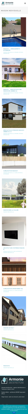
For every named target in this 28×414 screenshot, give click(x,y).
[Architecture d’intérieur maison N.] (17, 231)
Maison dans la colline (10, 210)
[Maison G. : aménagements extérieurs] (17, 32)
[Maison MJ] (17, 349)
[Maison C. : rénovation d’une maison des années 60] (17, 72)
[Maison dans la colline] (17, 193)
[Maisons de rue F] (17, 311)
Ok (14, 412)
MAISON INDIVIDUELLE (8, 52)
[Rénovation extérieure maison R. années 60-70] (17, 113)
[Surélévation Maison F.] (17, 154)
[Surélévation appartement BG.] (17, 271)
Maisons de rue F (8, 328)
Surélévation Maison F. (10, 170)
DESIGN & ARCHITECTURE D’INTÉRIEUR (12, 251)
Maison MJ (6, 365)
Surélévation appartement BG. (13, 288)
